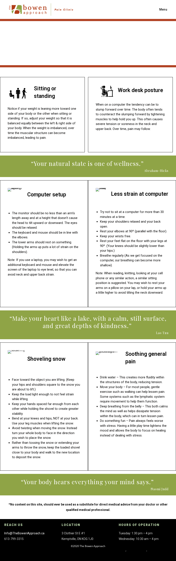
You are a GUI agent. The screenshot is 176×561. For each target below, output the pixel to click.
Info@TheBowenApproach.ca (24, 533)
